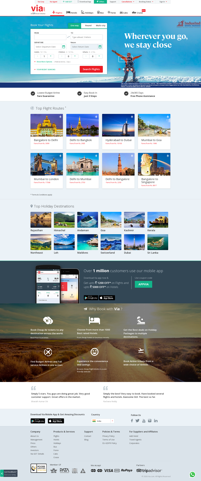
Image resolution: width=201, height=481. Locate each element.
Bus (55, 446)
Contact (87, 436)
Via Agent (53, 2)
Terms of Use (108, 439)
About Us (34, 436)
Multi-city (100, 25)
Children (66, 52)
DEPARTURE (38, 42)
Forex (56, 450)
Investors (34, 450)
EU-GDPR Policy (109, 443)
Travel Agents (135, 439)
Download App (85, 2)
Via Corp (41, 2)
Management (36, 439)
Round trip (88, 27)
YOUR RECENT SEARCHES (46, 69)
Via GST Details (37, 453)
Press (32, 443)
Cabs (55, 453)
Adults (40, 52)
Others (33, 446)
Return (73, 42)
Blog (86, 439)
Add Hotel (133, 436)
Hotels (56, 439)
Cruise (56, 457)
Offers (101, 2)
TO (72, 33)
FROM (36, 33)
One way (75, 25)
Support (113, 2)
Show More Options (53, 62)
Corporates (134, 443)
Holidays (57, 443)
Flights (56, 436)
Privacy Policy (108, 436)
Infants (89, 52)
